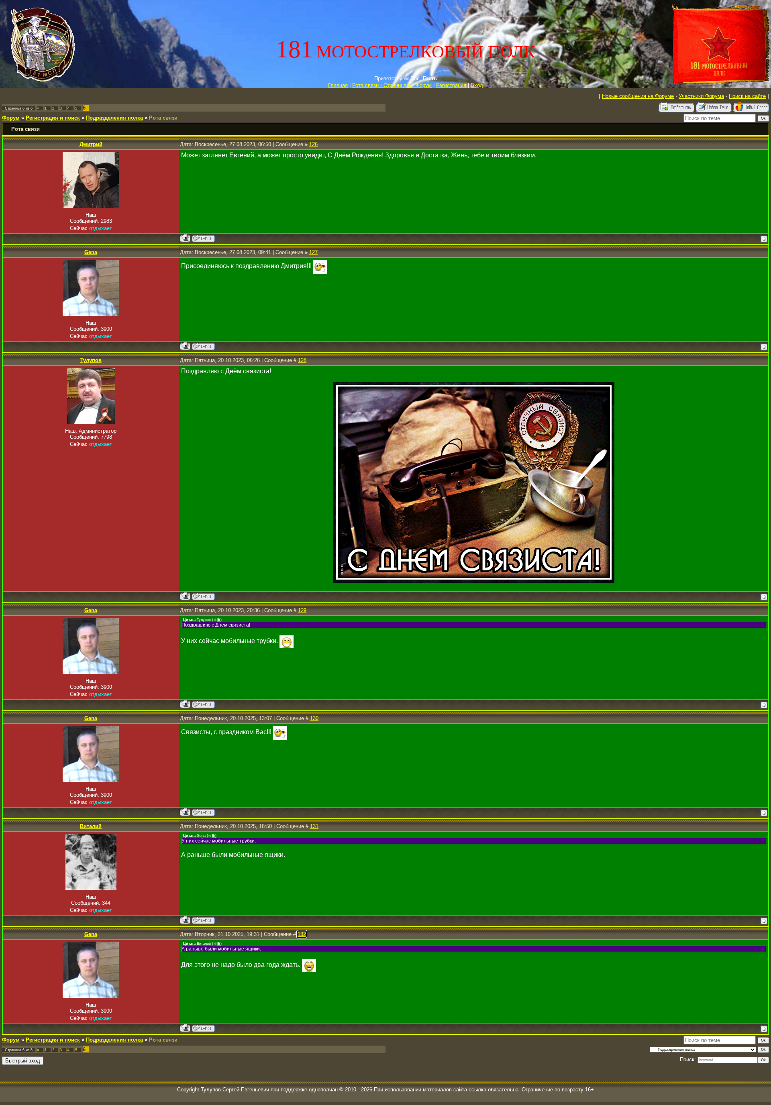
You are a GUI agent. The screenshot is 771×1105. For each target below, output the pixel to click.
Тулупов (91, 360)
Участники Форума (701, 96)
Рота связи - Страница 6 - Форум (392, 85)
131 (314, 826)
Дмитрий (91, 144)
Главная (338, 85)
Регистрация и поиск (53, 118)
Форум (11, 118)
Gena (90, 252)
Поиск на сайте (747, 96)
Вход (477, 85)
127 (313, 252)
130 (314, 718)
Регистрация (451, 85)
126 (313, 144)
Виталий (91, 826)
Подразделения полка (114, 118)
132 (302, 934)
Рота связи (163, 118)
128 (302, 360)
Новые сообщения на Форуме (638, 96)
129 (302, 610)
